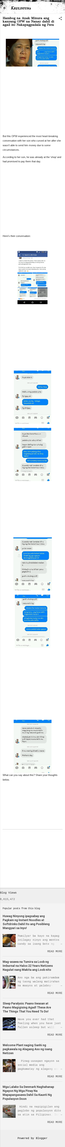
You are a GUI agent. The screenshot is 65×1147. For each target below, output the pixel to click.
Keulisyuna (21, 7)
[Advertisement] (32, 99)
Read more (54, 951)
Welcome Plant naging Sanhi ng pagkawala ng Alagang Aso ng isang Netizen (27, 1049)
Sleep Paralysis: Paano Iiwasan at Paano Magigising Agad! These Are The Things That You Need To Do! (27, 1007)
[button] (60, 18)
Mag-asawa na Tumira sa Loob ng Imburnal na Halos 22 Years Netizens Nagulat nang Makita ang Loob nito (28, 965)
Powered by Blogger (33, 1138)
